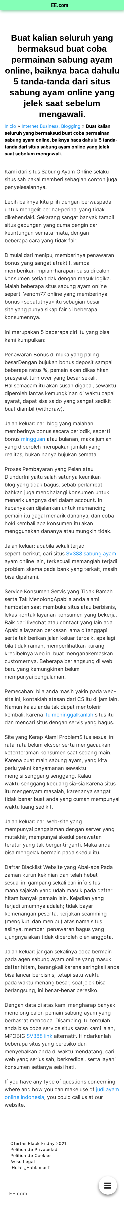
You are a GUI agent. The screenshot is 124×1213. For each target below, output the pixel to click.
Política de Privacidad (34, 1149)
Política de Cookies (31, 1155)
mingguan (33, 439)
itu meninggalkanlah (68, 715)
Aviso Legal (22, 1161)
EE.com (59, 5)
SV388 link (39, 1036)
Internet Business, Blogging (51, 126)
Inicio (10, 126)
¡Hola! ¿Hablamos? (30, 1167)
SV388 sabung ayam (91, 554)
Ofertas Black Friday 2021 (38, 1143)
